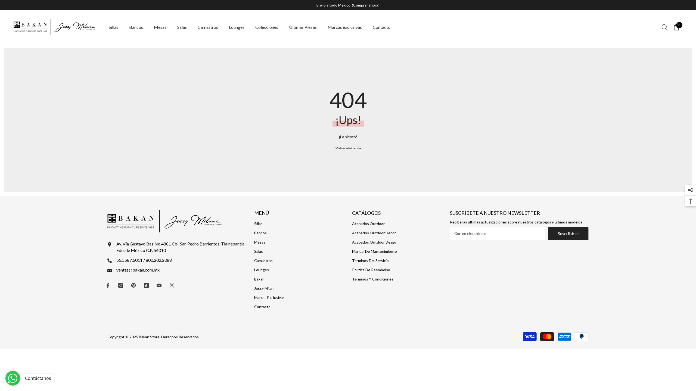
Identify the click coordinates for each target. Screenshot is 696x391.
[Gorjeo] (172, 285)
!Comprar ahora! (366, 5)
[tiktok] (146, 285)
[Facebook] (108, 285)
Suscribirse (568, 233)
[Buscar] (665, 27)
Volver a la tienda (348, 148)
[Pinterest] (133, 285)
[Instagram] (121, 285)
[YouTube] (159, 285)
